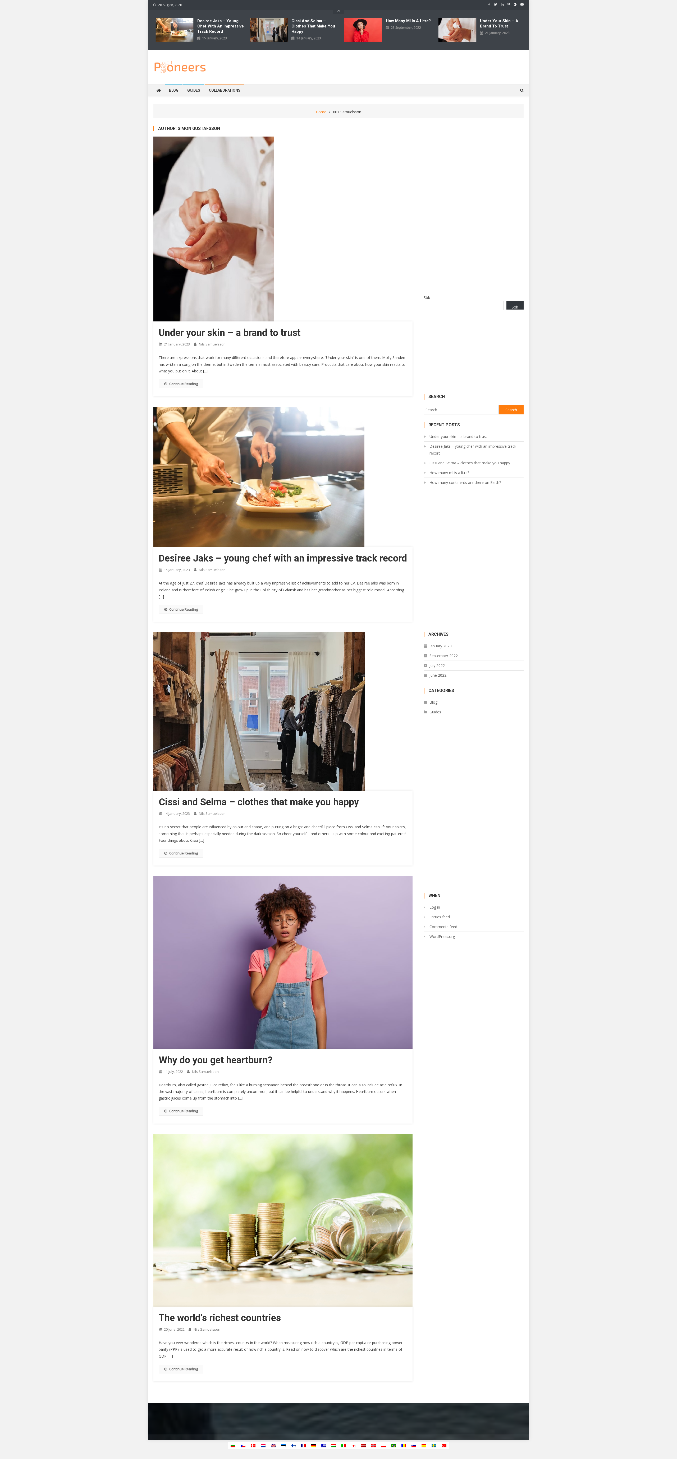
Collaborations (224, 90)
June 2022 (437, 675)
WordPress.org (442, 936)
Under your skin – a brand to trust (499, 23)
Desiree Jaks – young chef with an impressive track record (220, 26)
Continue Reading (183, 383)
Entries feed (439, 916)
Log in (434, 907)
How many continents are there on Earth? (465, 482)
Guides (193, 90)
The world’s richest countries (220, 1318)
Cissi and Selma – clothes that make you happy (313, 26)
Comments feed (443, 926)
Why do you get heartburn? (215, 1060)
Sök (427, 297)
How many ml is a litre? (408, 20)
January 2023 (440, 645)
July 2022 (437, 665)
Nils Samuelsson (212, 344)
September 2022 (443, 655)
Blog (174, 90)
